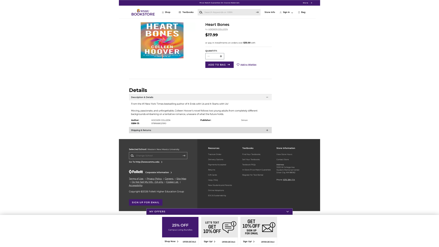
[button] (219, 3)
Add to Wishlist (248, 64)
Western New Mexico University (154, 149)
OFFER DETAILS (189, 242)
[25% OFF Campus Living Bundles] (180, 235)
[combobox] (158, 155)
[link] (301, 12)
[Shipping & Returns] (200, 130)
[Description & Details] (200, 97)
